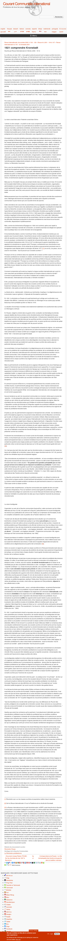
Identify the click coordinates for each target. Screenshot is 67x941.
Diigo (8, 926)
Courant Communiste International (26, 3)
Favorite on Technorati (13, 885)
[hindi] (9, 32)
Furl (7, 892)
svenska (28, 29)
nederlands (46, 29)
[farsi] (15, 32)
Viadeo (8, 905)
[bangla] (45, 32)
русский (3, 32)
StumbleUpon (10, 902)
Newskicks (9, 880)
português (55, 29)
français (9, 29)
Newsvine (9, 900)
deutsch (15, 29)
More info (18, 939)
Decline (57, 934)
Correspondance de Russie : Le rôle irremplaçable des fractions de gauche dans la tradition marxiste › (50, 858)
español (34, 29)
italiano (22, 29)
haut (33, 857)
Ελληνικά (62, 29)
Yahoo (8, 909)
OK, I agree (50, 934)
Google (8, 931)
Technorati (9, 888)
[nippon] (27, 32)
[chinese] (40, 32)
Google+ (9, 914)
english (3, 29)
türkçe (40, 29)
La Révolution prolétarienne (13, 853)
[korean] (22, 32)
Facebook (9, 929)
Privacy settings (33, 930)
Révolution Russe (10, 849)
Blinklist (8, 890)
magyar (54, 32)
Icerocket (9, 907)
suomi (61, 32)
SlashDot (9, 919)
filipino (34, 32)
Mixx (7, 897)
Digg (7, 878)
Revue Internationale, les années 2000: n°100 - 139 (20, 42)
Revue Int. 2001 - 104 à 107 (46, 42)
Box (7, 924)
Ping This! (9, 883)
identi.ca (8, 912)
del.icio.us (9, 875)
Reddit (8, 917)
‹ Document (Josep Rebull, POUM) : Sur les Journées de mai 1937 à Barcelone (16, 858)
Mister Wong (10, 895)
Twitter (8, 922)
